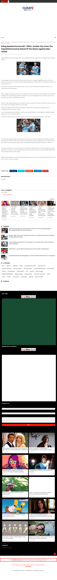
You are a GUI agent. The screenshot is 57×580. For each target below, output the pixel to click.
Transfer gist (16, 276)
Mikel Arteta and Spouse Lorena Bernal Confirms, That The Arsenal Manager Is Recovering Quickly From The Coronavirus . (30, 229)
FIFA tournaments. (28, 268)
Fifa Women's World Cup (39, 268)
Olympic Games (28, 274)
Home (2, 37)
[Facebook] (50, 1)
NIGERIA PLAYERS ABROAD (7, 274)
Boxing (21, 265)
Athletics (9, 265)
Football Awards (11, 271)
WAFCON (31, 276)
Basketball (15, 265)
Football (7, 42)
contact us (33, 565)
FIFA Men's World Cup (7, 268)
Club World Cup (41, 265)
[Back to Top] (55, 554)
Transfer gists (24, 276)
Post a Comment (7, 194)
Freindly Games (20, 271)
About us (18, 565)
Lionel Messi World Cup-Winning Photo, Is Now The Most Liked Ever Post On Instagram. (32, 255)
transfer (9, 276)
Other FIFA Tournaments (39, 274)
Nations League (39, 271)
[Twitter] (55, 1)
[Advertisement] (28, 23)
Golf (27, 271)
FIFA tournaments (18, 268)
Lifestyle (32, 271)
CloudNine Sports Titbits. (30, 265)
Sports (48, 274)
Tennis (3, 276)
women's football (39, 276)
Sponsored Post (41, 565)
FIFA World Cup (50, 268)
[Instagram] (52, 1)
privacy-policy (25, 565)
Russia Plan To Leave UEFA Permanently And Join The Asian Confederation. (29, 249)
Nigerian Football (19, 274)
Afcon (3, 265)
